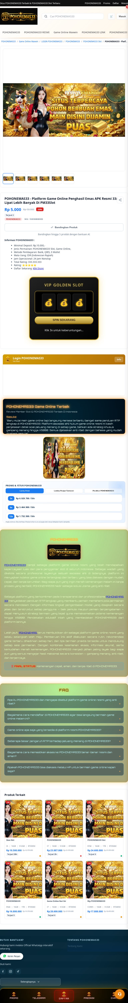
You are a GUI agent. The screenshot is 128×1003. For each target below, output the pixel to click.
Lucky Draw (25, 491)
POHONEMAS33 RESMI (37, 32)
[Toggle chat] (120, 994)
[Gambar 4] (44, 178)
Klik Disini (38, 268)
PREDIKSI (89, 998)
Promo (106, 3)
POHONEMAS (28, 632)
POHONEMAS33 (93, 3)
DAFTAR (64, 998)
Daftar (116, 3)
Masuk (124, 3)
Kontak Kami (74, 951)
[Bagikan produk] (120, 200)
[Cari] (45, 16)
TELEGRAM (39, 998)
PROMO (14, 998)
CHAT (114, 998)
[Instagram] (10, 971)
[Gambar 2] (20, 178)
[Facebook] (3, 971)
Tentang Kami (75, 946)
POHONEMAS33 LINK (93, 32)
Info (119, 359)
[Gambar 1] (8, 178)
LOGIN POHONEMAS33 (52, 41)
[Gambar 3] (32, 178)
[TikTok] (18, 971)
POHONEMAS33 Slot (92, 41)
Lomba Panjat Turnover (64, 491)
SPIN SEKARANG (64, 320)
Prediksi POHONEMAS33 (103, 491)
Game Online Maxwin (66, 32)
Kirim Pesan (14, 956)
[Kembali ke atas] (120, 986)
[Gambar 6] (69, 178)
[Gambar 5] (56, 178)
